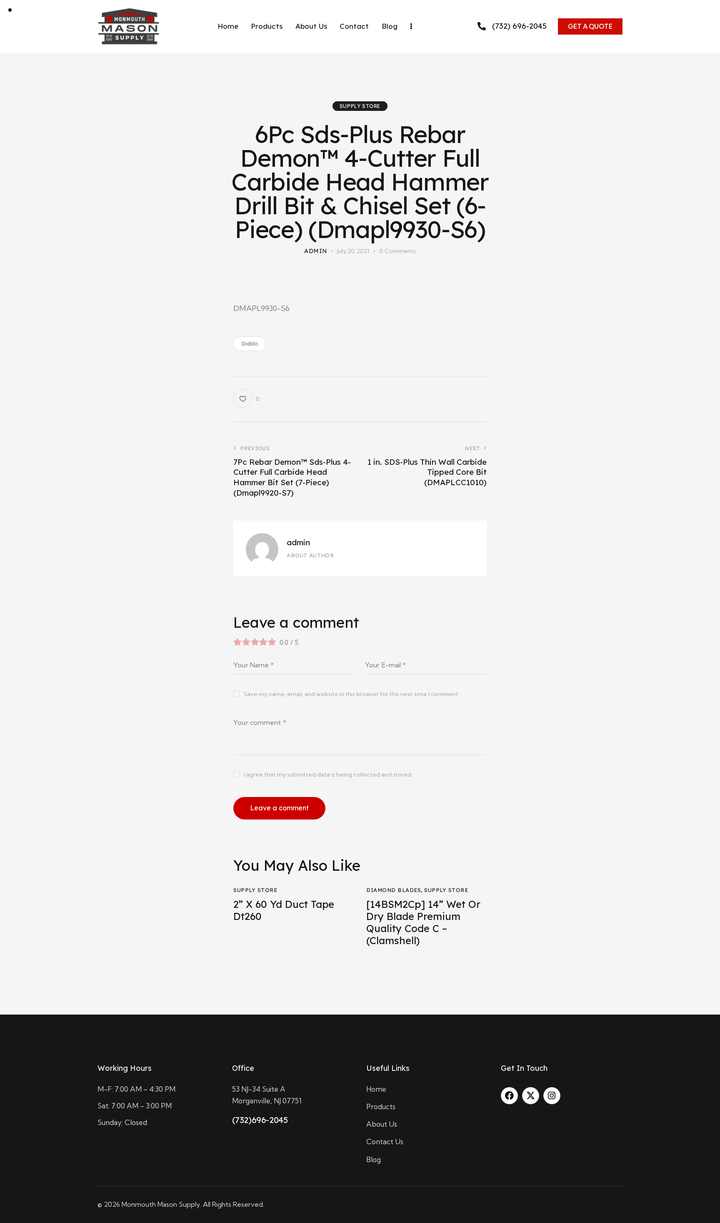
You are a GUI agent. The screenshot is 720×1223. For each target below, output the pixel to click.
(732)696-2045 (260, 1120)
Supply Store (360, 106)
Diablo (249, 343)
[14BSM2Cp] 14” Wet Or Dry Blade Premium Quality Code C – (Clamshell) (423, 922)
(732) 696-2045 (519, 26)
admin (298, 542)
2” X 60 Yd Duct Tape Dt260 (283, 910)
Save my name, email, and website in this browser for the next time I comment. (352, 694)
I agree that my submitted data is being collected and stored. (328, 774)
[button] (246, 398)
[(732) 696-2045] (482, 26)
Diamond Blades (393, 890)
